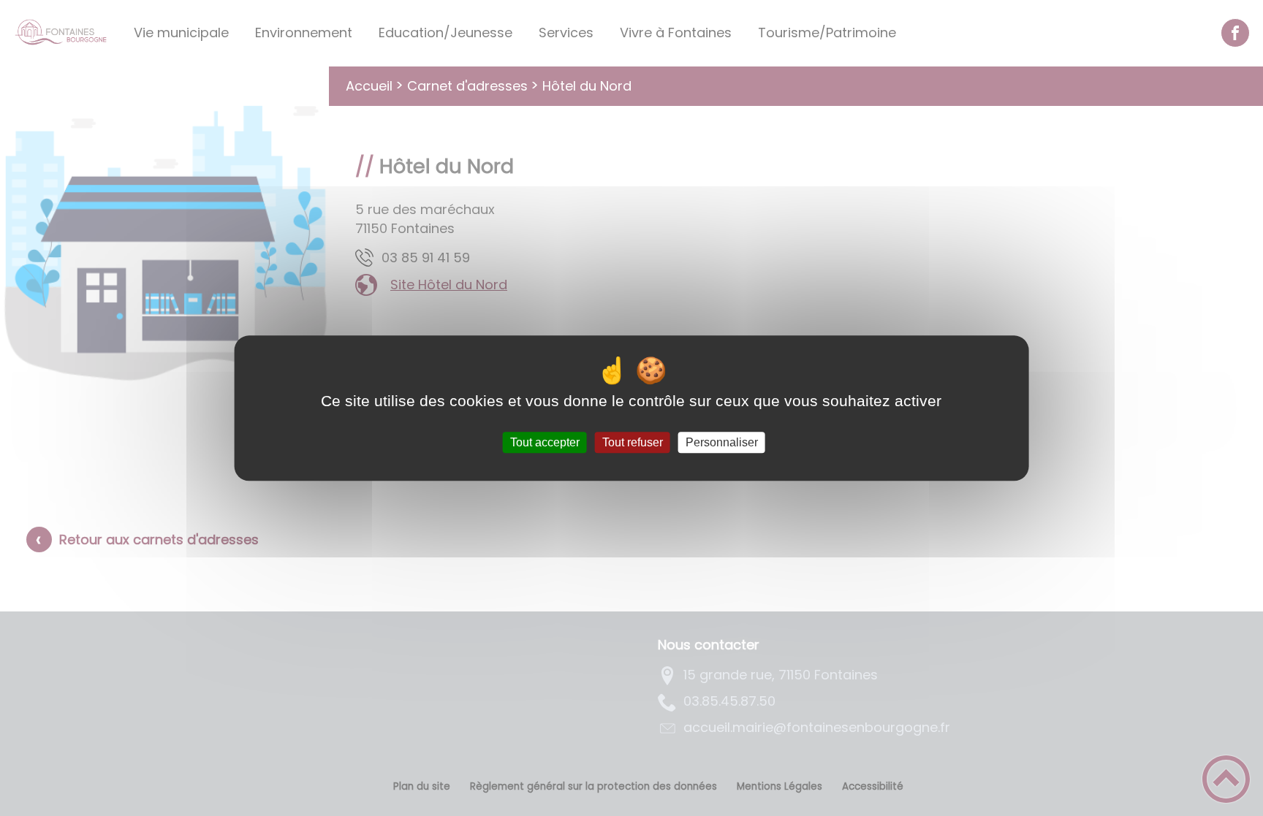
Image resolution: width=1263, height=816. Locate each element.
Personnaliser (722, 442)
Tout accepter (545, 442)
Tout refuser (632, 442)
